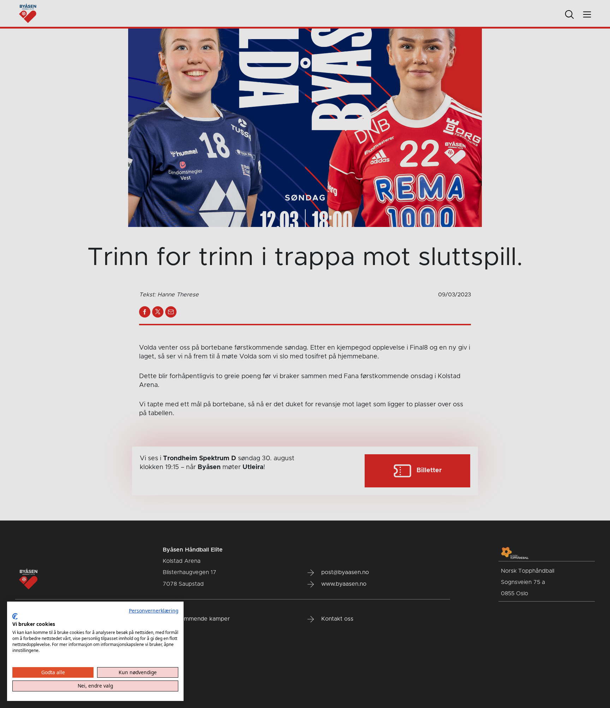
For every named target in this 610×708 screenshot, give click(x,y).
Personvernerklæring (153, 610)
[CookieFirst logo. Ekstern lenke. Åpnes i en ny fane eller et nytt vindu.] (15, 616)
